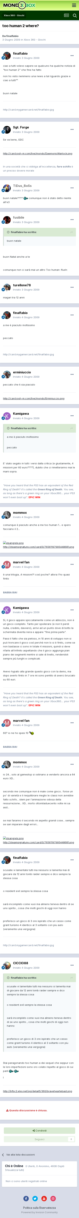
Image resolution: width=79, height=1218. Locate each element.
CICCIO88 (20, 963)
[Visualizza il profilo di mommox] (7, 515)
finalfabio (12, 35)
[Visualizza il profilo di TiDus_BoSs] (7, 188)
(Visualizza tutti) (14, 1169)
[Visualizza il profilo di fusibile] (7, 220)
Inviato (26, 57)
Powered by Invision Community (39, 1212)
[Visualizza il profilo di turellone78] (7, 287)
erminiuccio (22, 372)
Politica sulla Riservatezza (39, 1207)
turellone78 (22, 285)
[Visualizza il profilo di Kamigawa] (7, 416)
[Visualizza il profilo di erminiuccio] (7, 374)
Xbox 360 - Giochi (35, 39)
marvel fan (21, 562)
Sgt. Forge (21, 127)
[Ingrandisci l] (26, 198)
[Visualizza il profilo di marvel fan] (7, 565)
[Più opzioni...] (72, 55)
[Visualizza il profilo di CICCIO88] (7, 965)
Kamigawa (21, 413)
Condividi (41, 1130)
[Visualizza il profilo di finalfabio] (7, 56)
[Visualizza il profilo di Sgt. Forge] (7, 130)
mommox (20, 513)
